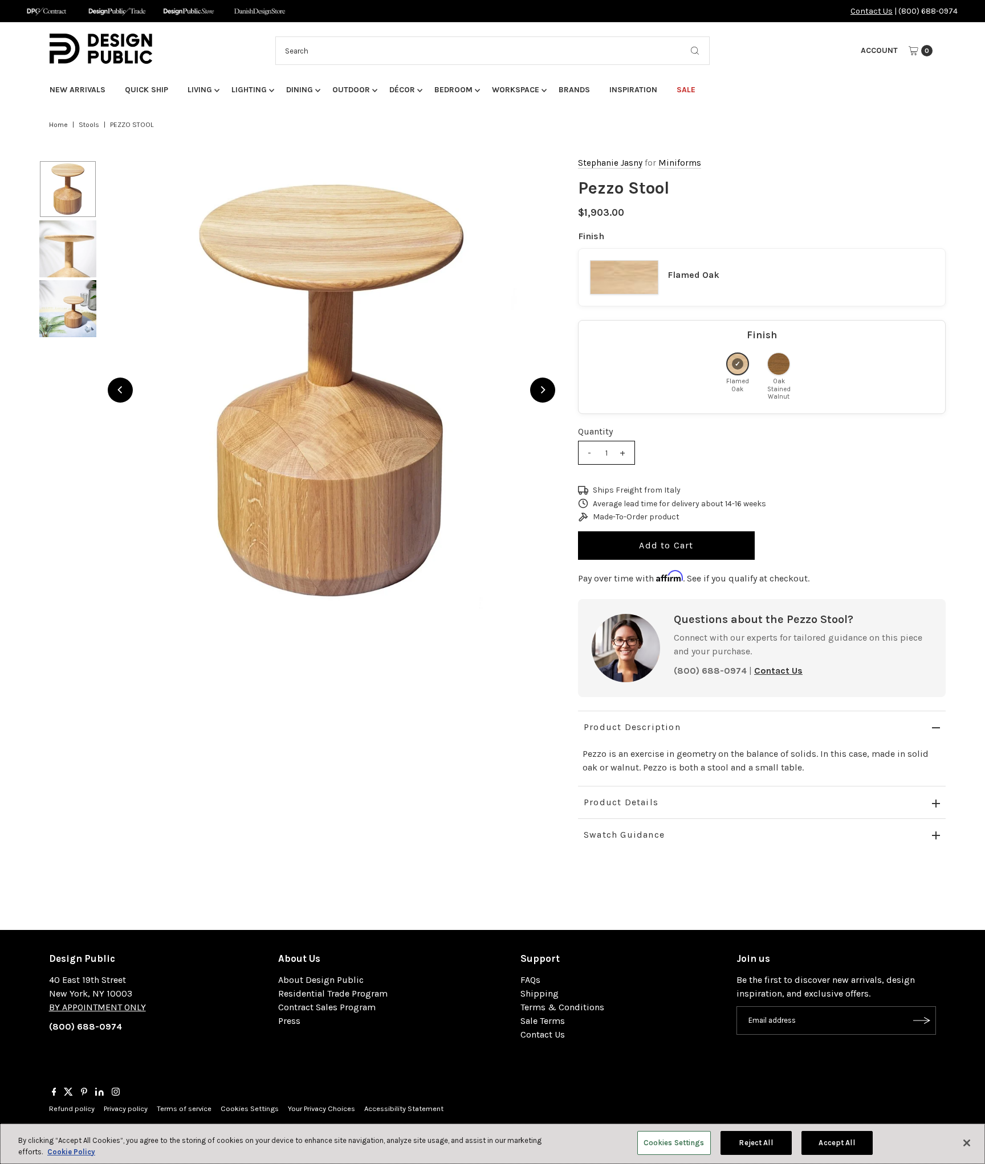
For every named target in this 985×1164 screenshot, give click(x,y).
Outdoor (351, 90)
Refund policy (72, 1108)
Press (289, 1020)
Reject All (755, 1142)
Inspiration (633, 90)
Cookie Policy (71, 1151)
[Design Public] (188, 11)
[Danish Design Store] (259, 11)
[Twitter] (68, 1092)
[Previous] (120, 390)
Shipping (539, 993)
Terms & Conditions (562, 1007)
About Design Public (321, 979)
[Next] (542, 390)
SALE (686, 90)
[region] (331, 390)
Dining (299, 90)
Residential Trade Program (333, 993)
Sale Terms (542, 1020)
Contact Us (871, 11)
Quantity (595, 431)
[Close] (966, 1142)
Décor (402, 90)
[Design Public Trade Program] (117, 11)
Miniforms (679, 163)
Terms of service (184, 1108)
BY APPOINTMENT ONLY (97, 1007)
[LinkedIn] (99, 1092)
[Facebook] (54, 1092)
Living (200, 90)
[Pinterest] (84, 1092)
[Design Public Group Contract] (46, 11)
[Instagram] (116, 1092)
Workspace (515, 90)
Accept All (836, 1142)
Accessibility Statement (403, 1108)
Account (879, 50)
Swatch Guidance (624, 834)
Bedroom (453, 90)
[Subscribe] (921, 1020)
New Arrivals (77, 90)
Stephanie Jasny (610, 163)
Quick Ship (146, 90)
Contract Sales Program (327, 1007)
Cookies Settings (250, 1108)
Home (58, 125)
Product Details (621, 802)
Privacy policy (126, 1108)
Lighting (249, 90)
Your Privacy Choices (321, 1108)
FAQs (530, 979)
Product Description (632, 727)
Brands (574, 90)
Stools (89, 125)
